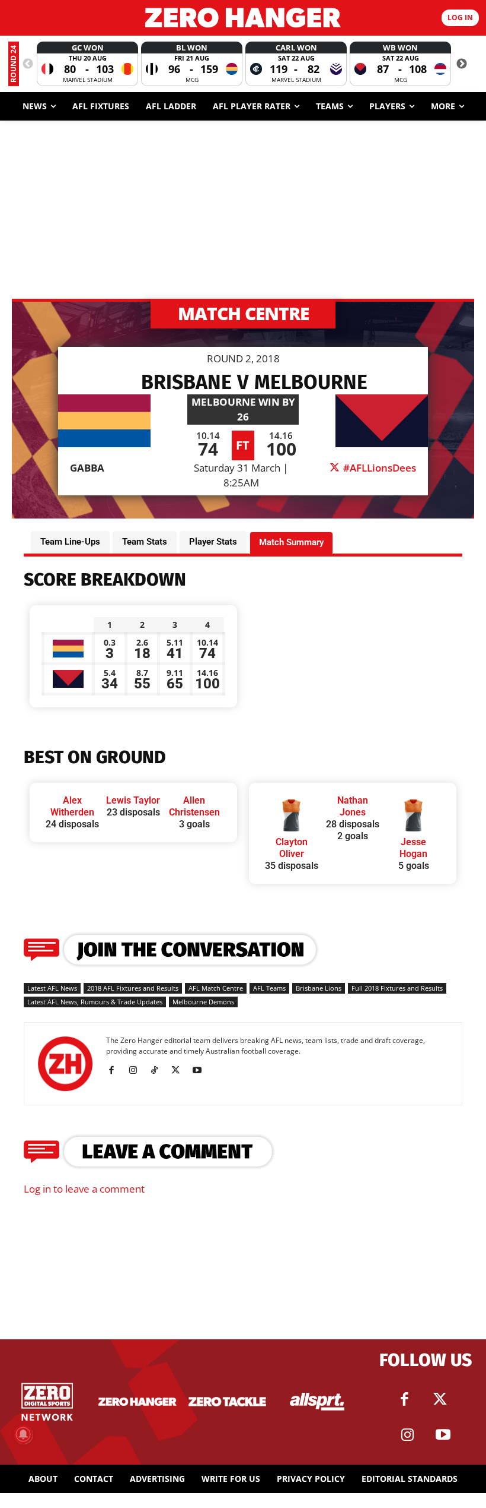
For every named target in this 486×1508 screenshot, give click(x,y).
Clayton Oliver (292, 847)
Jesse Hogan (413, 847)
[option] (87, 64)
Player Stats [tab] (213, 541)
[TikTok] (158, 1070)
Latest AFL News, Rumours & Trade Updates (94, 1001)
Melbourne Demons (203, 1001)
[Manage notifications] (23, 1434)
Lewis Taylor (133, 800)
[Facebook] (116, 1070)
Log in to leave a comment (84, 1189)
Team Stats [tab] (144, 541)
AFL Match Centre (215, 988)
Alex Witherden (72, 806)
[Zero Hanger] (243, 17)
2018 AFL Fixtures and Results (132, 988)
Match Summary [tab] (291, 542)
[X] (180, 1070)
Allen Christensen (194, 806)
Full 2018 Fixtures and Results (397, 988)
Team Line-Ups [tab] (70, 541)
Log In (460, 17)
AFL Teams (269, 988)
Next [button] (462, 64)
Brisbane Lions (318, 988)
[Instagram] (137, 1070)
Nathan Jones (352, 806)
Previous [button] (28, 64)
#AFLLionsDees (378, 468)
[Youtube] (201, 1070)
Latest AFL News (52, 988)
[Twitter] (440, 1399)
